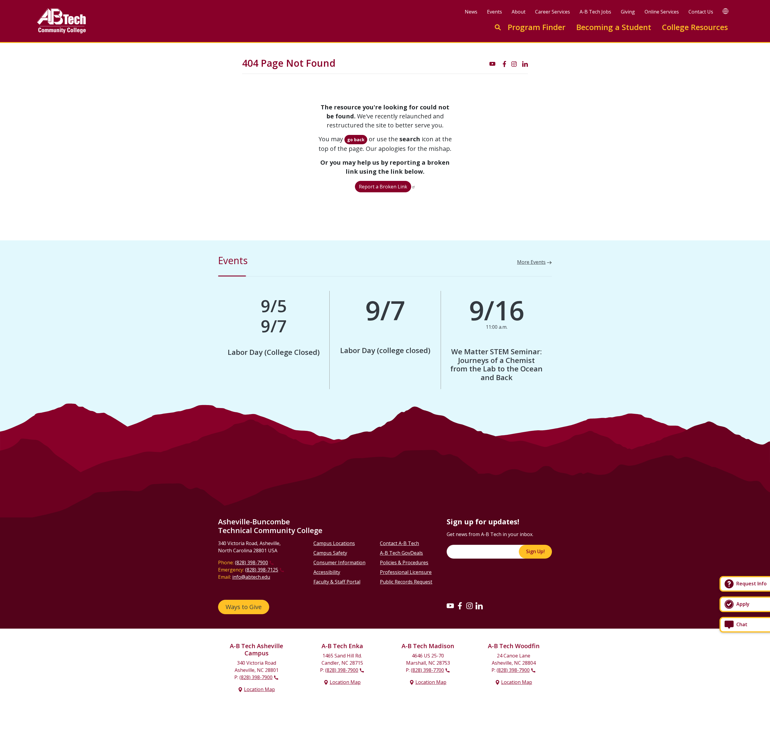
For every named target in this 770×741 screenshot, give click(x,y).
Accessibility (326, 572)
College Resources (695, 27)
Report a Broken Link (383, 186)
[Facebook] (460, 605)
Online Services (662, 11)
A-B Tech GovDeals (401, 553)
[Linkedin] (479, 605)
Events (494, 11)
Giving (628, 11)
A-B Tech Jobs (595, 11)
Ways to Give (244, 607)
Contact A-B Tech (399, 543)
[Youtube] (450, 605)
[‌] (492, 63)
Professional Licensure (406, 572)
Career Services (552, 11)
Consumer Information (339, 562)
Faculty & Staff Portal (336, 581)
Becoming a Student (613, 27)
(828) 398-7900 (251, 562)
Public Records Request (406, 581)
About (518, 11)
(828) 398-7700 (427, 670)
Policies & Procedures (404, 562)
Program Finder (536, 27)
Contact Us (700, 11)
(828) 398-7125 (261, 569)
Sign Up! (535, 551)
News (471, 11)
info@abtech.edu (251, 577)
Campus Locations (334, 543)
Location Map (259, 689)
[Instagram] (469, 605)
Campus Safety (330, 553)
